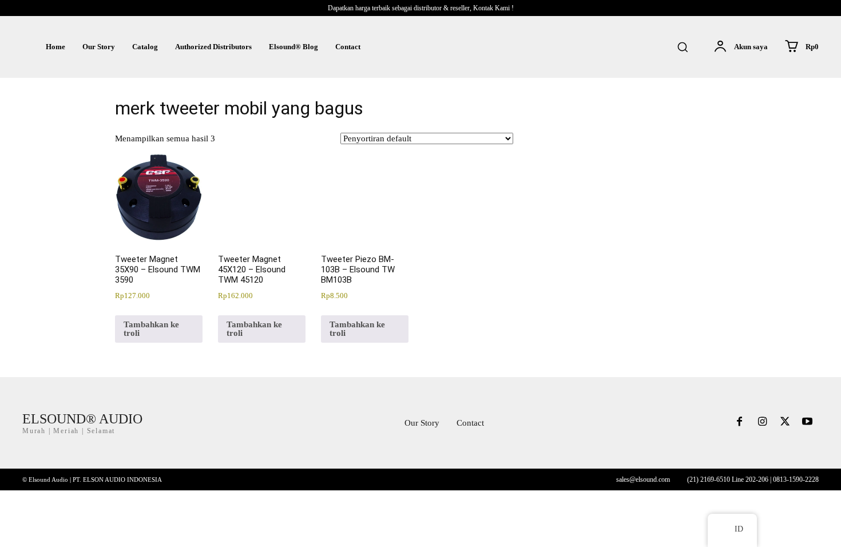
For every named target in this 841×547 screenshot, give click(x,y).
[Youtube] (807, 422)
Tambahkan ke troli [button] (151, 329)
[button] (682, 47)
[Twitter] (784, 422)
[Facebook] (739, 422)
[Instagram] (762, 422)
